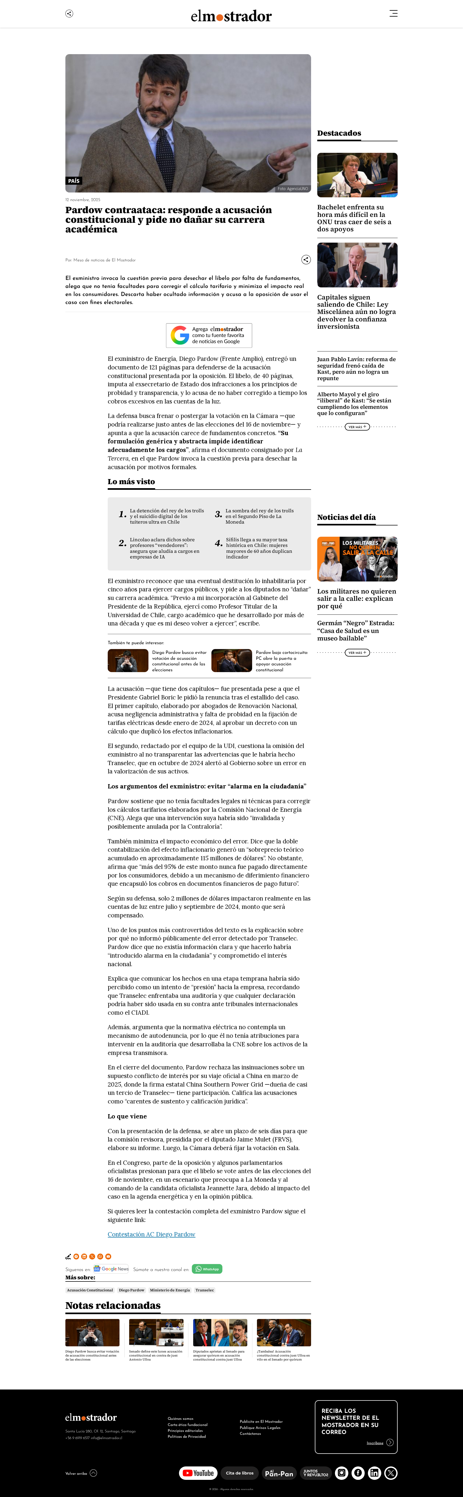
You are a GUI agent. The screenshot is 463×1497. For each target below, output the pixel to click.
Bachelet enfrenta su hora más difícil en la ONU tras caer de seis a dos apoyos (354, 218)
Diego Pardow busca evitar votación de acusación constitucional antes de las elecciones (179, 660)
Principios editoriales (185, 1430)
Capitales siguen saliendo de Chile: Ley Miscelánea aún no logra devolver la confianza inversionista (356, 312)
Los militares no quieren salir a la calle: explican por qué (356, 598)
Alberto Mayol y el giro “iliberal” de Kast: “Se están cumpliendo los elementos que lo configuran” (354, 403)
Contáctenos (250, 1433)
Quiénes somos (180, 1418)
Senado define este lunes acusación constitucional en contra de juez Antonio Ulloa (155, 1355)
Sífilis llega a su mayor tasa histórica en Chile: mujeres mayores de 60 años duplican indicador (259, 548)
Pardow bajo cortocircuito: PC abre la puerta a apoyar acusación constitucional (282, 660)
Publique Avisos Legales (260, 1427)
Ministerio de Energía (170, 1290)
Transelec (205, 1290)
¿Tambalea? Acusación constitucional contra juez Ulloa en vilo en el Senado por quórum (283, 1355)
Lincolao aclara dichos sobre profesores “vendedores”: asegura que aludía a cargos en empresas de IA (165, 548)
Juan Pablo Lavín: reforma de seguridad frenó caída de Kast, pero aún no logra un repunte (356, 368)
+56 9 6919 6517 (77, 1437)
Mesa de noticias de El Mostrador (104, 259)
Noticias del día (346, 517)
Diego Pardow (131, 1290)
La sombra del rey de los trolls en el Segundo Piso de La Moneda (260, 516)
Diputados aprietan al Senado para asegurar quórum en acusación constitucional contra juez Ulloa (218, 1355)
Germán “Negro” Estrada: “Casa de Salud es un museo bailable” (355, 630)
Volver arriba (76, 1473)
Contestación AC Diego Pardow (151, 1234)
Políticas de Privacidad (187, 1436)
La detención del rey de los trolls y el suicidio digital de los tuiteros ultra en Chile (167, 516)
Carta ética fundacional (188, 1424)
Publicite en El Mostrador (261, 1421)
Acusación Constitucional (90, 1290)
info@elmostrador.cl (106, 1437)
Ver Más (355, 427)
